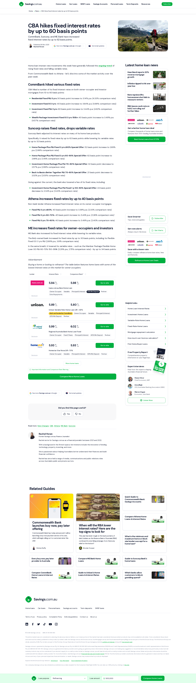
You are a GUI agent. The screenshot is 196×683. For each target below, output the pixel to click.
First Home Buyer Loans (137, 344)
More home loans (72, 363)
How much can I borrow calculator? (143, 338)
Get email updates (98, 46)
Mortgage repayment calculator (141, 332)
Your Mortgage (64, 661)
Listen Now (148, 400)
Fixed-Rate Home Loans (138, 326)
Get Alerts (158, 230)
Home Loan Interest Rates (138, 308)
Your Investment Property (79, 661)
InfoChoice (54, 661)
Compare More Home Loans (72, 376)
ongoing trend (105, 65)
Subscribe (167, 4)
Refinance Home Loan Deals (146, 260)
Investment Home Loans (138, 314)
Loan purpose (43, 678)
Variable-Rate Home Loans (139, 320)
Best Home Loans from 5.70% (146, 139)
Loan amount (95, 678)
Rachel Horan (46, 433)
